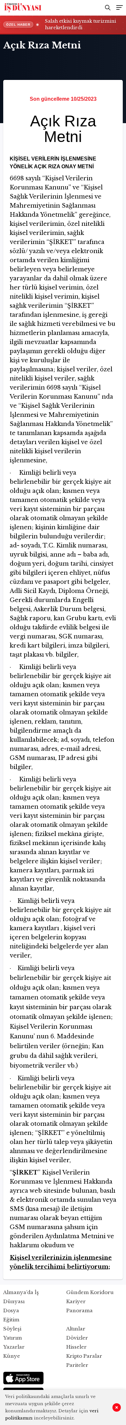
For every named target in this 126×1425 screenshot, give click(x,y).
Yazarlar (14, 1347)
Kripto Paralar (84, 1356)
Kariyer (76, 1301)
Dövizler (77, 1338)
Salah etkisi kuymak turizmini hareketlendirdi (80, 24)
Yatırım (12, 1338)
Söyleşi (12, 1329)
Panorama (79, 1310)
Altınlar (75, 1329)
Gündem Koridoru (90, 1292)
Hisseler (76, 1347)
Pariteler (77, 1365)
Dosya (11, 1310)
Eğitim (11, 1319)
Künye (11, 1356)
